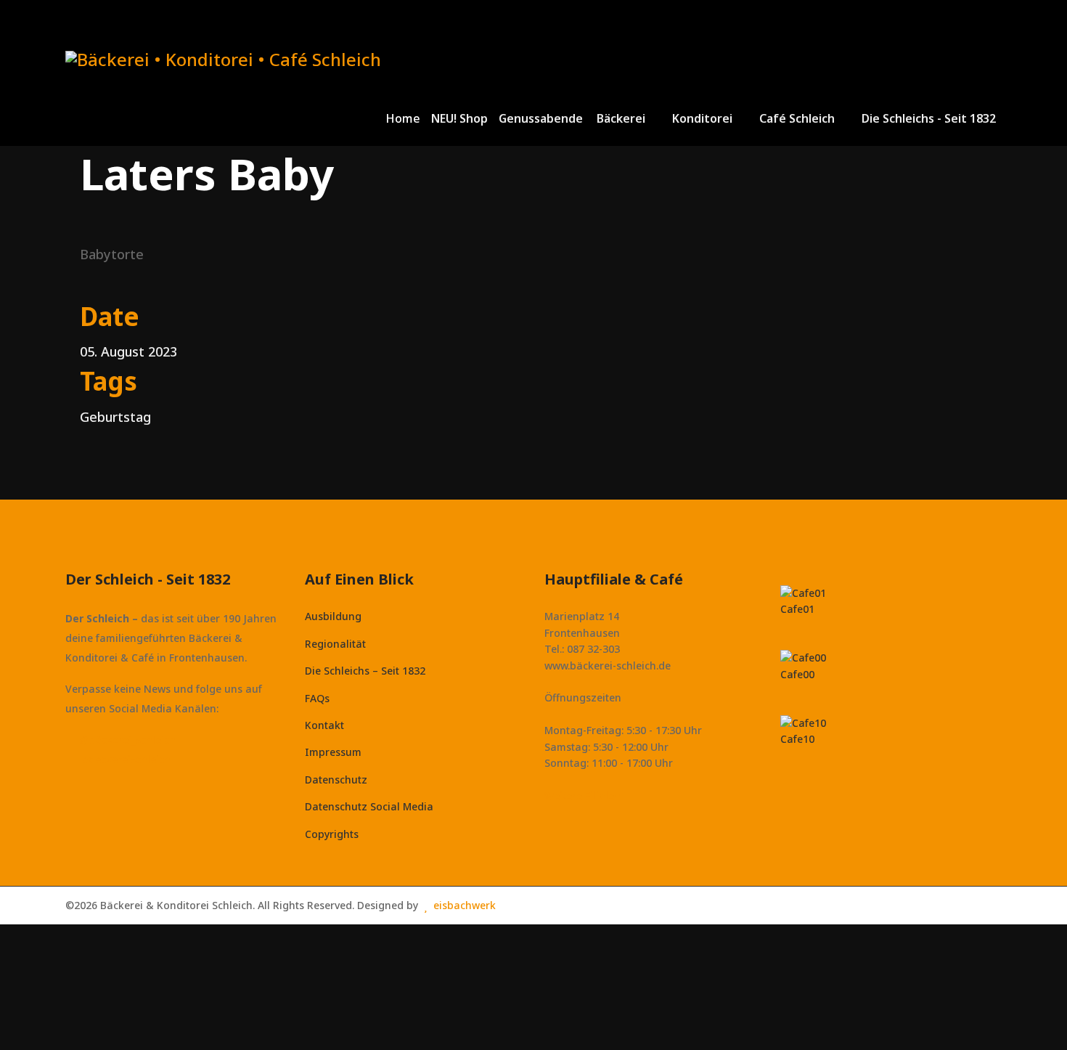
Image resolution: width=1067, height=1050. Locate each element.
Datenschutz (336, 779)
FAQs (317, 698)
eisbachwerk (464, 905)
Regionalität (335, 644)
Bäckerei (621, 118)
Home (402, 118)
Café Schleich (797, 118)
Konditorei (702, 118)
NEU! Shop (459, 118)
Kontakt (324, 725)
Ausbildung (333, 616)
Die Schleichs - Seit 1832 (929, 118)
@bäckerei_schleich (127, 739)
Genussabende (541, 118)
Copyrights (332, 834)
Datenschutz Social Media (369, 806)
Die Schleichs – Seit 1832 (365, 670)
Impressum (333, 752)
